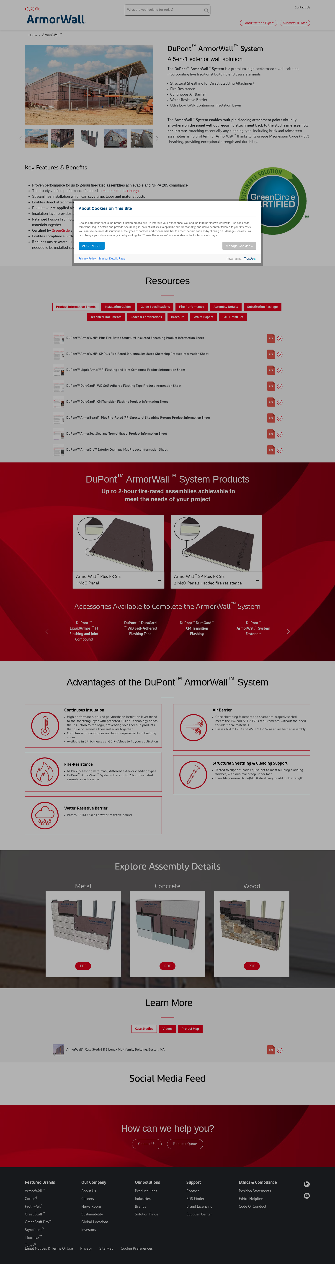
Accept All (91, 246)
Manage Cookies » (239, 246)
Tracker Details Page (112, 258)
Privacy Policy (87, 258)
